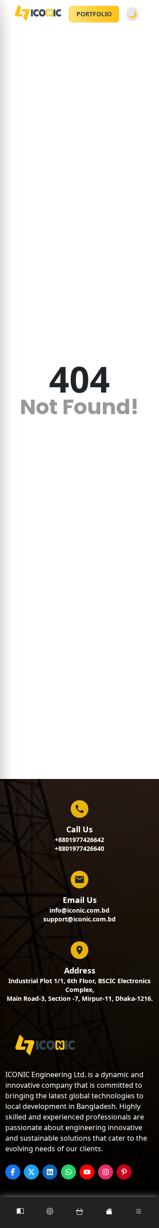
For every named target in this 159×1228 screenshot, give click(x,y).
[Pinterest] (124, 1171)
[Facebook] (12, 1171)
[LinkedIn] (49, 1171)
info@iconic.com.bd (79, 910)
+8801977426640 (79, 848)
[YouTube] (87, 1171)
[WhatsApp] (68, 1171)
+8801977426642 (79, 839)
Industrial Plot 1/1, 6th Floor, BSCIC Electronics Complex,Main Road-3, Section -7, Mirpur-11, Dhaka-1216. (80, 990)
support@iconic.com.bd (79, 919)
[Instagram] (105, 1171)
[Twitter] (31, 1171)
